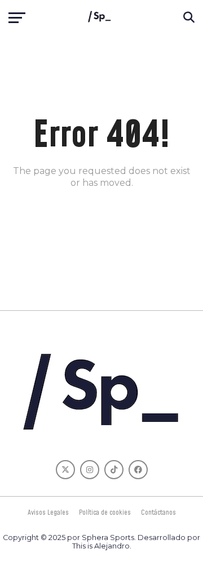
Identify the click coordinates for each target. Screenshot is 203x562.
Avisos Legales (48, 512)
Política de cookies (105, 512)
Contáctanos (158, 512)
